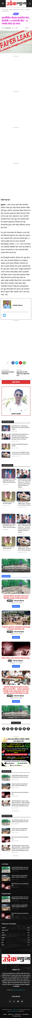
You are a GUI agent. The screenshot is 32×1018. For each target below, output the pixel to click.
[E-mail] (4, 316)
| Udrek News (15, 1009)
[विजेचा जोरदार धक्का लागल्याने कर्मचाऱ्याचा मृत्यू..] (16, 649)
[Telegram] (18, 1001)
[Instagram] (14, 1001)
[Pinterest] (20, 362)
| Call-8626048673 (20, 1011)
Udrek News (8, 28)
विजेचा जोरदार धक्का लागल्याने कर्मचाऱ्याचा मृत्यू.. (16, 658)
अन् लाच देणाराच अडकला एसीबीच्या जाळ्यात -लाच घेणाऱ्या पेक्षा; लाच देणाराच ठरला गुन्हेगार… (24, 503)
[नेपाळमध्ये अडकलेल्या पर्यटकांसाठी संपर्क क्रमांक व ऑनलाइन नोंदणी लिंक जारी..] (16, 618)
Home (3, 9)
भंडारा (9, 661)
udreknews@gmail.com (19, 990)
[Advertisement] (16, 73)
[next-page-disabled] (5, 460)
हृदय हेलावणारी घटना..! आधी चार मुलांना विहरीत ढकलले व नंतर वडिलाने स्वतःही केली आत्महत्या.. (20, 427)
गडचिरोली (16, 564)
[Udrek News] (3, 28)
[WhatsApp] (24, 362)
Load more (15, 811)
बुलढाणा (7, 9)
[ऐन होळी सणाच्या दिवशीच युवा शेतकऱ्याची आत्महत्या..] (6, 447)
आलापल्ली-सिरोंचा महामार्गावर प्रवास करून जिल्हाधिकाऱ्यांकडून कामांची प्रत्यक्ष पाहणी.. (16, 597)
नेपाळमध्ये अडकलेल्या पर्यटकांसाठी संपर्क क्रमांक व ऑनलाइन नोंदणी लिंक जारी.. (16, 628)
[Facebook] (13, 362)
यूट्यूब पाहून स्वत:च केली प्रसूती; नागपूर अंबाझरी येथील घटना (23, 373)
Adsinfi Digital (12, 1011)
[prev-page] (3, 460)
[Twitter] (16, 362)
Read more (16, 606)
